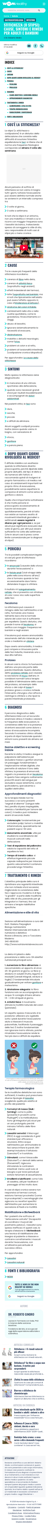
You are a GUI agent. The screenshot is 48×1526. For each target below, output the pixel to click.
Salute (15, 16)
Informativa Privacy (31, 1513)
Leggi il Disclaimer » (26, 1494)
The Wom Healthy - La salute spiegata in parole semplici (14, 3)
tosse (29, 687)
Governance (31, 1519)
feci (24, 142)
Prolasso (13, 87)
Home (6, 16)
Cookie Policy (30, 1516)
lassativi (29, 1098)
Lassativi (11, 1258)
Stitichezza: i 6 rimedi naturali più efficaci (28, 1350)
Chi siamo (12, 1507)
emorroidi (14, 565)
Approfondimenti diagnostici (20, 98)
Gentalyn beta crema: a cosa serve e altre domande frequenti (29, 1438)
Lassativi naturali (15, 1262)
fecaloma (28, 624)
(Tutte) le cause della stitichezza (29, 1379)
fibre (21, 279)
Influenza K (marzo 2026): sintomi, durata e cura (26, 1425)
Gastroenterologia (14, 20)
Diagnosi (10, 91)
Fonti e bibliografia (15, 116)
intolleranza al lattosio (26, 303)
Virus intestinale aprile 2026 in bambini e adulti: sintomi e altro (29, 1411)
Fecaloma (13, 84)
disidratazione (14, 334)
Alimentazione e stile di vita (20, 106)
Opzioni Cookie (18, 1519)
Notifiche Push (29, 1510)
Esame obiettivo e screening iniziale (23, 95)
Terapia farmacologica (18, 109)
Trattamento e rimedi (15, 102)
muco (25, 675)
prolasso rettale (19, 672)
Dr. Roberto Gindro (14, 38)
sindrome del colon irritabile (21, 307)
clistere (30, 641)
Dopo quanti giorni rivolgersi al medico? (23, 77)
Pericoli (10, 81)
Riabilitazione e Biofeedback (20, 112)
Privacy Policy (17, 1516)
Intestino (30, 20)
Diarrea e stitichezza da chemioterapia (25, 1392)
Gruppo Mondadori (24, 1521)
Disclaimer (17, 1510)
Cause (9, 71)
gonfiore (11, 441)
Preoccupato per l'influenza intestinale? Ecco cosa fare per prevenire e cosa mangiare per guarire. (28, 1419)
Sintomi (10, 74)
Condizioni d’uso (15, 1513)
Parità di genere (33, 1507)
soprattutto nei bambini (25, 294)
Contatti (21, 1507)
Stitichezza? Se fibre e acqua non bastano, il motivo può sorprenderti (29, 1365)
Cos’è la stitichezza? (15, 68)
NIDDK (10, 1276)
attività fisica (25, 283)
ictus (17, 341)
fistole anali (15, 572)
